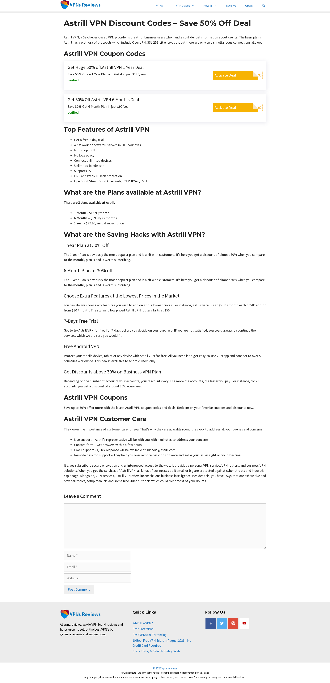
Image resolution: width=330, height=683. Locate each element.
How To (208, 5)
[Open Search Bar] (263, 5)
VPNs (159, 5)
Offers (249, 5)
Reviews (231, 5)
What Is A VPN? (143, 623)
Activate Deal (225, 75)
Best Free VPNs (143, 629)
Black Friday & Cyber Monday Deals (156, 651)
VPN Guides (183, 5)
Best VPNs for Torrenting (150, 635)
